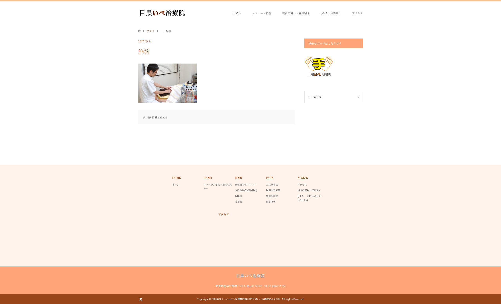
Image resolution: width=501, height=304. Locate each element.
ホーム (175, 184)
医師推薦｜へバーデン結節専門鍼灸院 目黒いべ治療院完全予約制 (246, 299)
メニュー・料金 (261, 13)
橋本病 (238, 201)
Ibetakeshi (161, 117)
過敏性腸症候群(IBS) (246, 190)
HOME (236, 13)
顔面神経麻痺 (273, 190)
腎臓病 (238, 196)
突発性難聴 (272, 196)
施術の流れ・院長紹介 (296, 13)
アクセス (357, 13)
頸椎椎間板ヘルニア (245, 184)
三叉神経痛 (272, 184)
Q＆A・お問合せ (331, 13)
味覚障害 (271, 201)
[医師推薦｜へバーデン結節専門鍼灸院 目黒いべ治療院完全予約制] (187, 13)
